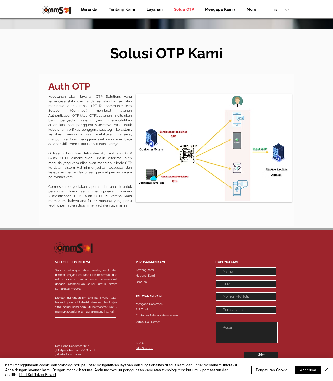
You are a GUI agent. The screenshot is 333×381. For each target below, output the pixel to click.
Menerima (307, 369)
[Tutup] (327, 370)
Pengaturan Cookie (271, 369)
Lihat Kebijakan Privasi (37, 374)
